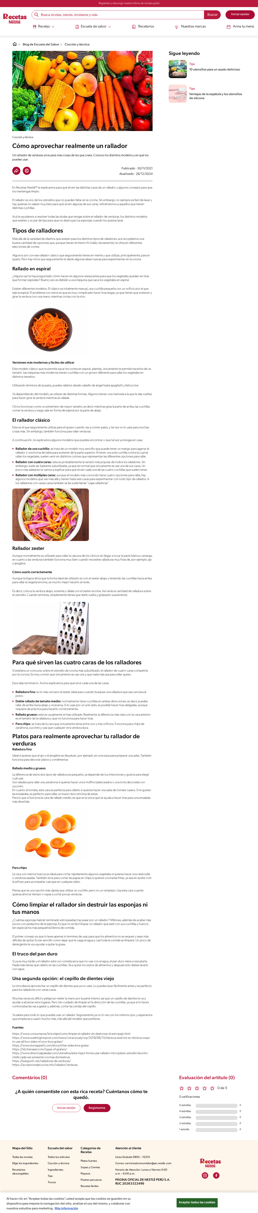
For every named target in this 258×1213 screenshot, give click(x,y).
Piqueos (85, 1173)
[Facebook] (216, 1175)
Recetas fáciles (90, 1186)
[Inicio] (15, 19)
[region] (129, 1202)
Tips (50, 1176)
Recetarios (146, 26)
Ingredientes (55, 1169)
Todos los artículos (59, 1157)
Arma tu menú (243, 26)
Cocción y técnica (77, 44)
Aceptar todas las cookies (197, 1202)
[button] (16, 170)
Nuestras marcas (193, 26)
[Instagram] (205, 1175)
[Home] (14, 45)
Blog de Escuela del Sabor (41, 44)
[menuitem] (43, 28)
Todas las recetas (22, 1157)
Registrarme (97, 1108)
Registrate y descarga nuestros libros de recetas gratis (129, 3)
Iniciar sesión (66, 1108)
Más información (66, 1208)
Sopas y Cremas (90, 1167)
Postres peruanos (91, 1180)
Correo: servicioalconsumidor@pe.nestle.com (143, 1163)
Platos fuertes (89, 1161)
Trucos (52, 1182)
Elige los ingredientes (25, 1163)
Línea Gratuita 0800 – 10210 (132, 1157)
